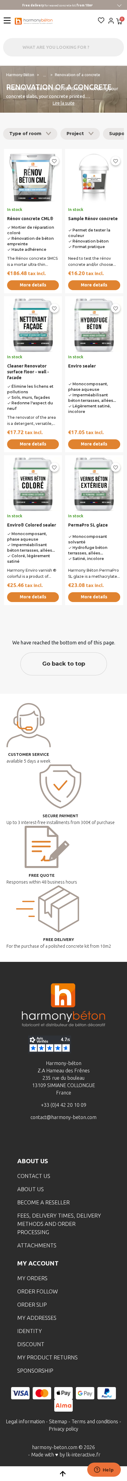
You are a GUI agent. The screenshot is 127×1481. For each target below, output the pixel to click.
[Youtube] (73, 1139)
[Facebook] (35, 1139)
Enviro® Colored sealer (31, 525)
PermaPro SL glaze (88, 525)
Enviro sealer (82, 365)
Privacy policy (63, 1429)
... (44, 75)
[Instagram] (54, 1139)
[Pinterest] (92, 1139)
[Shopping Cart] (119, 22)
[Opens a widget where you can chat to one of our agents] (104, 1470)
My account (38, 1263)
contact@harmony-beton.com (63, 1117)
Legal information (25, 1421)
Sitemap (58, 1421)
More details (33, 284)
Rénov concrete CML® (30, 218)
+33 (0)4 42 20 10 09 (63, 1105)
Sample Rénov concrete (93, 218)
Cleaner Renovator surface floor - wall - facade (28, 371)
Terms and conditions (95, 1421)
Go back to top (63, 663)
